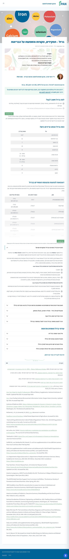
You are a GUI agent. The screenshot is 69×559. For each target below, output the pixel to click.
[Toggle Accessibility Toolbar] (65, 555)
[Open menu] (3, 3)
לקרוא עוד (4, 555)
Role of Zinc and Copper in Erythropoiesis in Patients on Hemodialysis (38, 436)
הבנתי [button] (10, 555)
